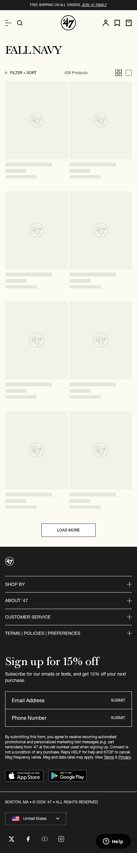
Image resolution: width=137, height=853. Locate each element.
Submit (118, 700)
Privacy (125, 757)
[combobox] (35, 818)
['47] (68, 23)
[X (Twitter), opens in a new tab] (11, 839)
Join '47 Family (94, 5)
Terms (109, 757)
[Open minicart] (129, 23)
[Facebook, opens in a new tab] (28, 839)
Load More (68, 530)
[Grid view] (118, 73)
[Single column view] (129, 73)
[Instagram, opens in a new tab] (61, 839)
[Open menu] (8, 23)
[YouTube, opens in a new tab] (44, 839)
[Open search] (20, 23)
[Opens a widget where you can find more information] (113, 842)
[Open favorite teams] (117, 23)
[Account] (106, 23)
